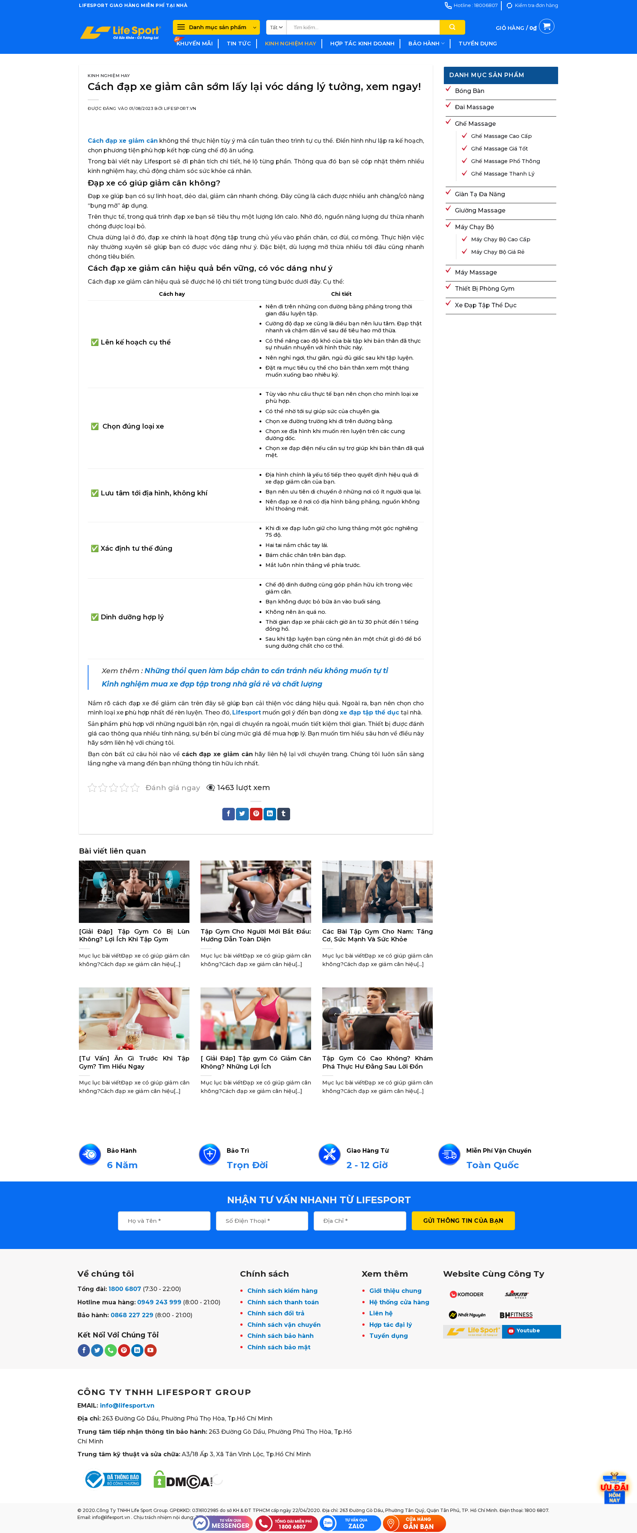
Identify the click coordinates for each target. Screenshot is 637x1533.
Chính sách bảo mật (278, 1347)
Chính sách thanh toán (283, 1302)
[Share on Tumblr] (283, 814)
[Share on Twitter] (242, 814)
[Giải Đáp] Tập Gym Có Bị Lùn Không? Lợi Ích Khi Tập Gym (134, 935)
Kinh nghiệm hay (290, 43)
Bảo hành (423, 43)
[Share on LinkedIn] (270, 814)
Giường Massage (480, 210)
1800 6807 (124, 1289)
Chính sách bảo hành (280, 1335)
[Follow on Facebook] (84, 1350)
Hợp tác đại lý (390, 1324)
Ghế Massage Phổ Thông (505, 161)
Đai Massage (474, 107)
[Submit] (452, 27)
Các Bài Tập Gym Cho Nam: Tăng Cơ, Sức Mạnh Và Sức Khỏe (377, 935)
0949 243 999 (159, 1302)
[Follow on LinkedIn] (137, 1350)
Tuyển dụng (478, 43)
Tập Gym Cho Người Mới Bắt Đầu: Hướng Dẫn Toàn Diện (256, 935)
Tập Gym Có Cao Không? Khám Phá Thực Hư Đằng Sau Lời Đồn (377, 1062)
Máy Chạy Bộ (474, 227)
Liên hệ (381, 1313)
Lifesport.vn (180, 108)
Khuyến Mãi (195, 43)
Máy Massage (476, 272)
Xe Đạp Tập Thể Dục (485, 305)
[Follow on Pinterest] (124, 1350)
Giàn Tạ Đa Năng (480, 194)
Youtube (528, 1330)
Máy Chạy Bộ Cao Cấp (500, 239)
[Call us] (111, 1350)
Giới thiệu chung (395, 1290)
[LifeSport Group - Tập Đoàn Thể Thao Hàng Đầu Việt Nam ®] (120, 32)
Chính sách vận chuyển (284, 1324)
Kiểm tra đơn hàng (536, 5)
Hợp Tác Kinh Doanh (362, 43)
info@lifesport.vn (127, 1405)
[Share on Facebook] (228, 814)
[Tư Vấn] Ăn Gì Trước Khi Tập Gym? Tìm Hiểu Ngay (134, 1062)
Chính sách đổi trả (275, 1313)
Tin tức (239, 43)
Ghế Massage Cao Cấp (501, 136)
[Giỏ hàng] (525, 36)
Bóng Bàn (469, 90)
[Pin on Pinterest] (256, 814)
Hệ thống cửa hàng (399, 1302)
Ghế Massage (475, 123)
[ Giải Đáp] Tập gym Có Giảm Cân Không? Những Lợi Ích (256, 1062)
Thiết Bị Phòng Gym (485, 288)
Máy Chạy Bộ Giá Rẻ (498, 252)
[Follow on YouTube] (151, 1350)
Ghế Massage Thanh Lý (503, 173)
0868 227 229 (132, 1315)
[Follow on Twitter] (97, 1350)
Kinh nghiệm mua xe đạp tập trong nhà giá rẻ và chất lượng (212, 683)
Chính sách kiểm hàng (282, 1290)
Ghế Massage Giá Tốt (499, 148)
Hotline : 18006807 (476, 5)
